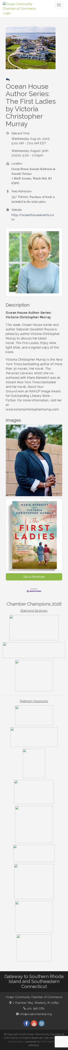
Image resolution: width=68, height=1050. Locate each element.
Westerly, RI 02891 (36, 1002)
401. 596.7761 (35, 1008)
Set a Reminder (34, 577)
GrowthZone (15, 1041)
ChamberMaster (50, 1041)
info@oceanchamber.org (35, 1014)
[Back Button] (7, 80)
